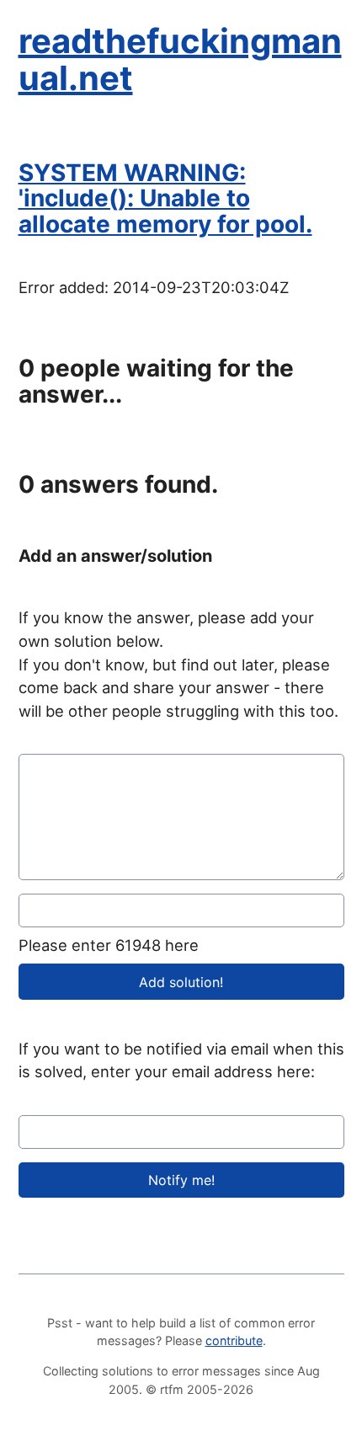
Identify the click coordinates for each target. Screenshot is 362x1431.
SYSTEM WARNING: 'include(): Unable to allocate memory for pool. (165, 198)
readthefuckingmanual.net (180, 59)
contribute (234, 1340)
